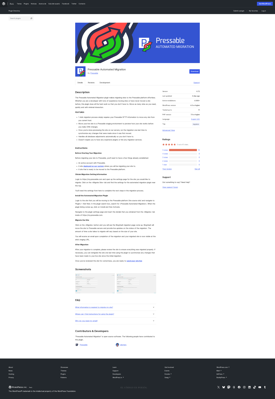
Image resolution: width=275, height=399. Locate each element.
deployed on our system (93, 166)
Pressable (94, 73)
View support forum (170, 187)
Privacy (11, 377)
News (11, 371)
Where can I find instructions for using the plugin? (94, 314)
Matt (219, 371)
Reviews (91, 83)
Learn (115, 367)
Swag (167, 377)
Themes (63, 371)
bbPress (220, 374)
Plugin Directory (14, 11)
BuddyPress (222, 377)
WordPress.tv (118, 377)
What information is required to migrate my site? (94, 307)
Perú (30, 387)
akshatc (123, 345)
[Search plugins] (31, 18)
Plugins (63, 374)
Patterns (64, 377)
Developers (117, 374)
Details (80, 83)
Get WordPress (265, 4)
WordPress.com (223, 367)
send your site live (134, 261)
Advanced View (168, 130)
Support (197, 83)
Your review (167, 169)
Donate (168, 374)
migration (196, 124)
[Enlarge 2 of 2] (153, 276)
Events (167, 371)
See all (197, 169)
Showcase (64, 367)
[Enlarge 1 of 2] (112, 276)
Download (194, 71)
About (11, 367)
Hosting (11, 374)
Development (105, 83)
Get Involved (169, 367)
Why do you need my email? (86, 321)
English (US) (195, 119)
